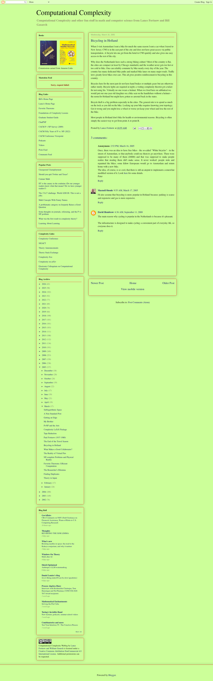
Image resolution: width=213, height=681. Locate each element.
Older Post (168, 283)
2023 (44, 295)
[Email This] (139, 128)
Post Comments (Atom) (139, 302)
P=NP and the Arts (51, 425)
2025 (44, 287)
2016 (44, 323)
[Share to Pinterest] (150, 128)
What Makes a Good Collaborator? (58, 449)
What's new (47, 541)
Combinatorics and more (53, 622)
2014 (44, 331)
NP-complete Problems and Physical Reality (58, 458)
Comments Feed (45, 154)
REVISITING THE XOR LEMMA (55, 533)
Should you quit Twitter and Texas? (53, 174)
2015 (44, 327)
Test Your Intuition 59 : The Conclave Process (60, 625)
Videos (41, 145)
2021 (44, 303)
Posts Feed (43, 149)
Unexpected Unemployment (50, 169)
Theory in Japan (50, 477)
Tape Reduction (50, 433)
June (46, 394)
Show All (79, 632)
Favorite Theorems (46, 108)
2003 (44, 495)
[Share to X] (145, 128)
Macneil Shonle (105, 190)
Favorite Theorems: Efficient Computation (55, 464)
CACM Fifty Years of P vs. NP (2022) (54, 131)
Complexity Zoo (45, 257)
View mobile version (132, 289)
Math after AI (47, 556)
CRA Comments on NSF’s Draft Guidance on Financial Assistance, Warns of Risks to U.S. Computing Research (59, 520)
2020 (44, 307)
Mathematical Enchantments (54, 601)
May (46, 398)
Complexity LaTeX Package (55, 429)
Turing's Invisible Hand (52, 612)
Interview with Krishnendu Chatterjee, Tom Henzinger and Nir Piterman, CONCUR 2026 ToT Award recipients (59, 591)
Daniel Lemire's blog (51, 575)
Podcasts (42, 140)
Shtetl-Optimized (49, 564)
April (46, 402)
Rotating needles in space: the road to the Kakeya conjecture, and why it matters (58, 544)
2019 (44, 311)
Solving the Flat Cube (50, 604)
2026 (44, 284)
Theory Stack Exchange (48, 252)
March (47, 406)
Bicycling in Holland (52, 445)
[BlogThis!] (142, 128)
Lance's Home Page (47, 103)
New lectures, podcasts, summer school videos (60, 614)
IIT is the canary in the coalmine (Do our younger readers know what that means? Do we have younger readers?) (60, 186)
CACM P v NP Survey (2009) (51, 126)
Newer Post (97, 283)
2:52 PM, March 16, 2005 (122, 145)
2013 (44, 335)
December (48, 370)
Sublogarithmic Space (53, 409)
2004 (44, 491)
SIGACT (42, 243)
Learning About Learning (49, 223)
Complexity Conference (48, 238)
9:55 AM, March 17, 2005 (126, 190)
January (47, 486)
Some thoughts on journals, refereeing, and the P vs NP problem (60, 213)
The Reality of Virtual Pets (55, 453)
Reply (100, 180)
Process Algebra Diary (51, 585)
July (46, 390)
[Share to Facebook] (148, 128)
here (126, 172)
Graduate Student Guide (48, 117)
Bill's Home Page (46, 99)
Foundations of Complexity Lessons (53, 113)
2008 (44, 355)
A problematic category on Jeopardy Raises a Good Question (60, 205)
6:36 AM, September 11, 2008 (129, 212)
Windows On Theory (51, 554)
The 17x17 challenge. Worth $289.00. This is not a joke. (60, 194)
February (48, 482)
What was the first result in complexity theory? (58, 218)
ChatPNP (42, 122)
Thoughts (46, 530)
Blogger (112, 675)
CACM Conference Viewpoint (51, 136)
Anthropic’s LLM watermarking (54, 567)
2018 (44, 315)
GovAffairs (46, 515)
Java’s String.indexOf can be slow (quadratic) (59, 577)
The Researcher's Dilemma (55, 470)
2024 (44, 292)
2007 (44, 359)
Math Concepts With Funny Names (53, 200)
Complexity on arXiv (47, 261)
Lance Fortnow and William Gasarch (57, 647)
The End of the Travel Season (56, 441)
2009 (44, 351)
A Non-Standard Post (52, 413)
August (47, 386)
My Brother (48, 421)
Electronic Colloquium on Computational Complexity (56, 267)
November (48, 374)
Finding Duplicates (51, 474)
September (49, 382)
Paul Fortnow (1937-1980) (55, 437)
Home (133, 283)
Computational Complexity (73, 12)
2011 (44, 343)
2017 (44, 319)
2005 (44, 367)
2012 (44, 339)
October (47, 378)
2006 (44, 363)
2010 (44, 347)
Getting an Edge (50, 417)
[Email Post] (134, 127)
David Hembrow (106, 212)
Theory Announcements (48, 247)
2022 (44, 299)
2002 (44, 499)
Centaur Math (44, 179)
